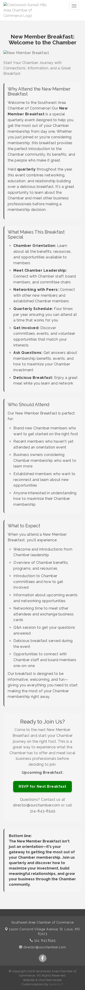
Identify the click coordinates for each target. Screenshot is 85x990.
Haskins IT (56, 984)
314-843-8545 (42, 811)
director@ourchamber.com (36, 805)
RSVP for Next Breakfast (42, 786)
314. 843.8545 (44, 940)
